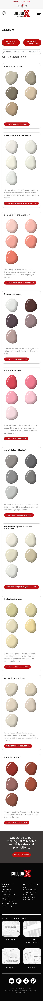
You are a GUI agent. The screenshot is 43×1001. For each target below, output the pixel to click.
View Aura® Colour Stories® (19, 515)
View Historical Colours (17, 667)
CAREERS (28, 899)
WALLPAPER (8, 894)
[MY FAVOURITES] (18, 5)
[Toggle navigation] (39, 13)
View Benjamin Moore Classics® (20, 283)
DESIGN (33, 991)
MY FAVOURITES (30, 889)
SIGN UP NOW (21, 855)
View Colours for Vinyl (16, 823)
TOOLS (6, 897)
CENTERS (21, 993)
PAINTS (6, 892)
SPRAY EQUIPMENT (8, 900)
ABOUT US (29, 897)
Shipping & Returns (30, 893)
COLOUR (9, 991)
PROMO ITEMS (10, 904)
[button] (26, 5)
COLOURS (7, 889)
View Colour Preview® (16, 439)
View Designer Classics (16, 359)
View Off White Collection (18, 746)
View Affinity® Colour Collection (21, 203)
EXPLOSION (21, 991)
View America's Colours (16, 124)
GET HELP (7, 906)
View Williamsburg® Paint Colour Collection (21, 587)
